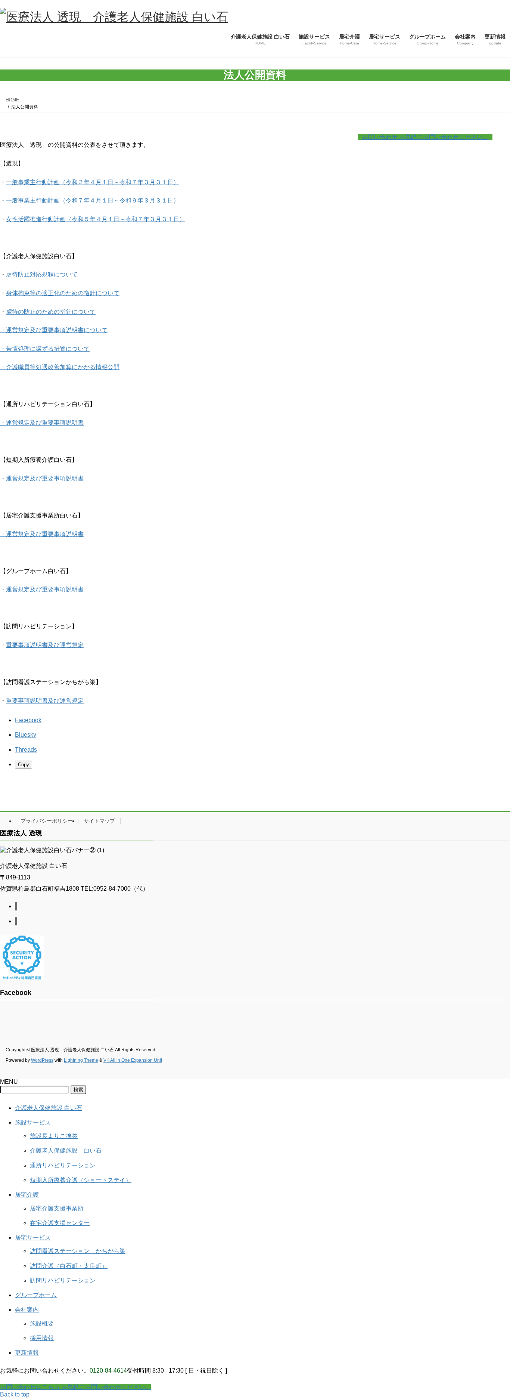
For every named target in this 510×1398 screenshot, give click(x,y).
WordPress (42, 1060)
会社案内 (27, 1309)
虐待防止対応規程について (42, 274)
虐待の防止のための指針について (51, 312)
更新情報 (27, 1352)
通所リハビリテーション (63, 1165)
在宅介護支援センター (60, 1223)
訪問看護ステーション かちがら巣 (77, 1251)
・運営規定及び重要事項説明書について (54, 330)
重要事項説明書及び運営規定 (45, 645)
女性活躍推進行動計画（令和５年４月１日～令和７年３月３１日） (95, 219)
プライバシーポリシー (47, 821)
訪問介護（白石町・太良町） (69, 1266)
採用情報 (42, 1338)
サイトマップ (99, 821)
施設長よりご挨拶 (54, 1136)
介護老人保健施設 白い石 (48, 1108)
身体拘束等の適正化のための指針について (62, 293)
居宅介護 (27, 1194)
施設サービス (33, 1122)
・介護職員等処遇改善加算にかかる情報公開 (59, 367)
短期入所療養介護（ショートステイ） (80, 1180)
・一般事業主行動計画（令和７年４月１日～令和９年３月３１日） (89, 200)
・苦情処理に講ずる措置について (45, 349)
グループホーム (36, 1295)
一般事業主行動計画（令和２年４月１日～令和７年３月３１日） (92, 182)
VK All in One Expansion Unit (132, 1060)
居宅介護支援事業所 (57, 1208)
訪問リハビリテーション (63, 1280)
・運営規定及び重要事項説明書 (42, 423)
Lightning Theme (81, 1060)
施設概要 (42, 1323)
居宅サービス (33, 1237)
